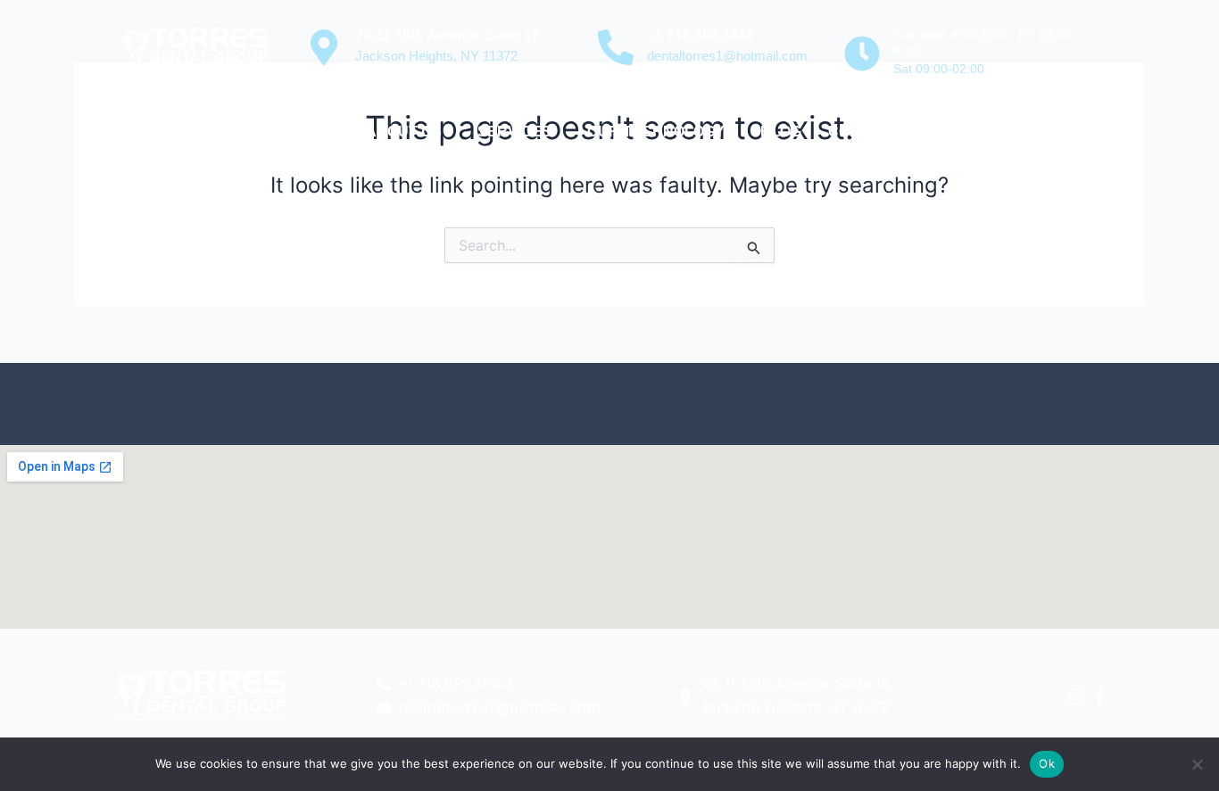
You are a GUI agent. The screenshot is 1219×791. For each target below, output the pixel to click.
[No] (1197, 764)
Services (514, 131)
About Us (404, 131)
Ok (1047, 763)
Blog (780, 131)
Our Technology (656, 131)
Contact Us (875, 131)
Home (317, 131)
